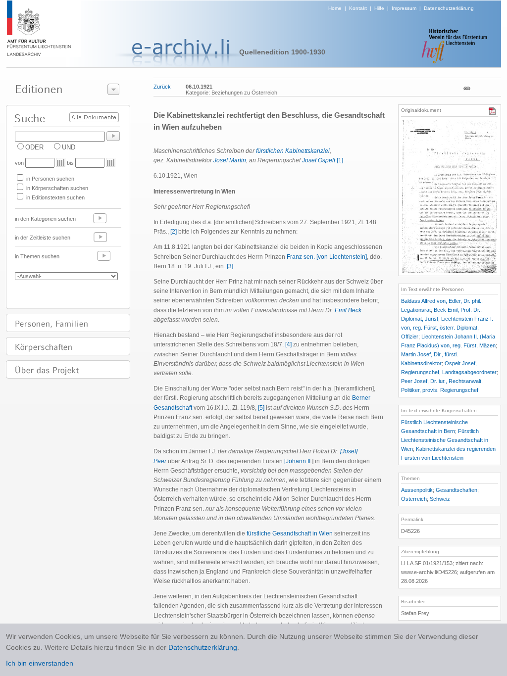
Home (335, 8)
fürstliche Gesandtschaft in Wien (290, 533)
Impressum (404, 8)
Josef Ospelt (318, 160)
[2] (173, 231)
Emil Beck (348, 310)
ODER (34, 147)
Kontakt (358, 8)
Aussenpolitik (417, 490)
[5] (261, 407)
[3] (230, 266)
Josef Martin (229, 160)
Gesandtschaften (456, 490)
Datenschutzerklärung (449, 8)
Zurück (162, 87)
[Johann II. (298, 461)
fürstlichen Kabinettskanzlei (293, 150)
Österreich (414, 499)
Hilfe (379, 8)
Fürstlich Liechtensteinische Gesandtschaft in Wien (444, 440)
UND (68, 147)
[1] (340, 160)
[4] (288, 344)
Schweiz (440, 499)
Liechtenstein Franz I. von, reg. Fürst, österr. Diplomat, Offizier (447, 327)
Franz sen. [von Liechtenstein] (327, 256)
